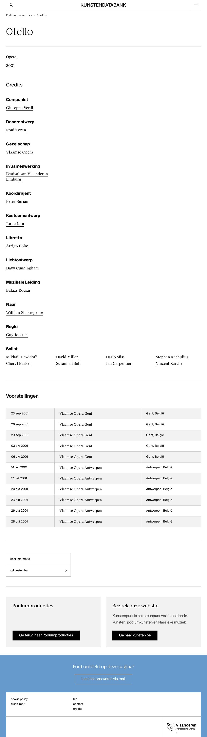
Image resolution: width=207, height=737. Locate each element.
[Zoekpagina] (11, 5)
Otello (41, 15)
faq (75, 699)
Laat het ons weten (103, 679)
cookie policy (19, 699)
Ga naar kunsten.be (135, 635)
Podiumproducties (19, 15)
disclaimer (17, 704)
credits (77, 709)
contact (78, 704)
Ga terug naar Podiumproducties (46, 635)
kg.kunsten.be (18, 570)
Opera (11, 57)
